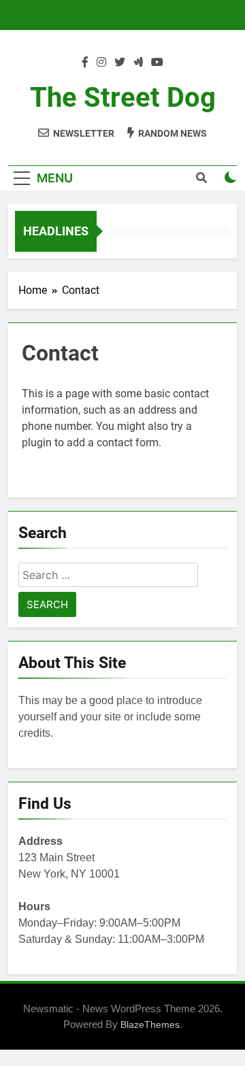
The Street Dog (123, 98)
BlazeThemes (150, 1024)
